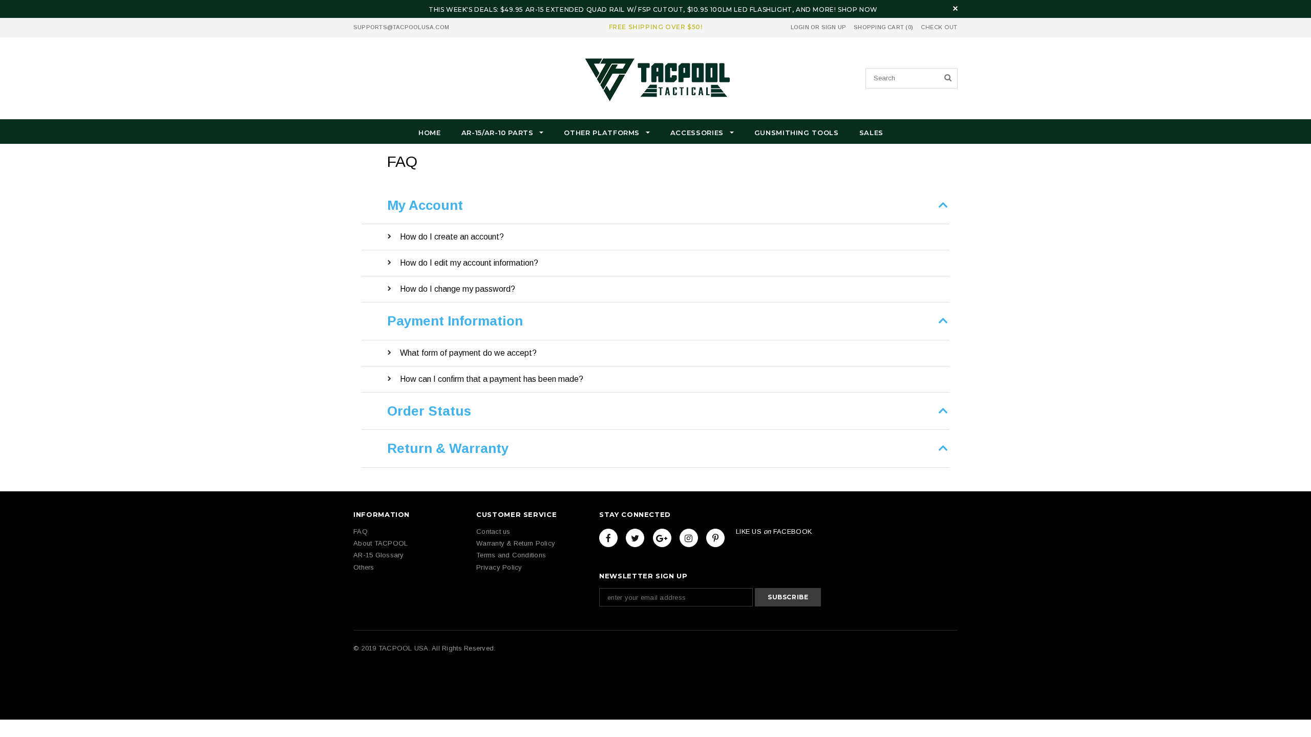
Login (800, 27)
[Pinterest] (715, 538)
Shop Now (858, 9)
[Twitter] (635, 538)
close (955, 8)
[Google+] (662, 538)
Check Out (939, 27)
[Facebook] (608, 538)
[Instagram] (689, 538)
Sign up (834, 27)
